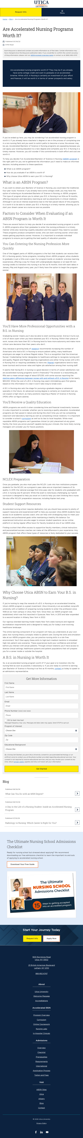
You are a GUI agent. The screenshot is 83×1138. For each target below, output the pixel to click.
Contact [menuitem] (41, 1108)
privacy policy (19, 762)
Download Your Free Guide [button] (22, 864)
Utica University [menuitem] (41, 992)
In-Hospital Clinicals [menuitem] (41, 1033)
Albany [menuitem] (41, 1099)
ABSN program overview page (42, 55)
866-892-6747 (42, 974)
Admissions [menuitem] (41, 1041)
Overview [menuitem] (41, 1048)
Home (5, 19)
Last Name (9, 692)
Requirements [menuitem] (41, 1061)
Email (7, 702)
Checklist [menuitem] (41, 1052)
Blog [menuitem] (42, 1103)
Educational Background (15, 745)
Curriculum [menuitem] (41, 1020)
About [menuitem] (41, 984)
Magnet (50, 363)
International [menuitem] (41, 1066)
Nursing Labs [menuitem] (41, 1029)
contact (58, 668)
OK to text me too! (15, 720)
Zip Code (8, 735)
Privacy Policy (42, 1123)
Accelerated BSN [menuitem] (41, 1008)
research (35, 349)
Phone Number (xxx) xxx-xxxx (18, 711)
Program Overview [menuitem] (41, 1015)
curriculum (26, 418)
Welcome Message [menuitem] (41, 996)
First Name (9, 683)
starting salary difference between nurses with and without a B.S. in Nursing (36, 378)
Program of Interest (13, 726)
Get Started (41, 769)
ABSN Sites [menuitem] (41, 1090)
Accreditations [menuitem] (41, 1001)
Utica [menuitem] (41, 1094)
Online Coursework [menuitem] (41, 1024)
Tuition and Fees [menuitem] (41, 1075)
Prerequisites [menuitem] (41, 1057)
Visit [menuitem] (41, 1082)
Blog (11, 19)
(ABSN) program (69, 159)
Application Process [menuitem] (41, 1071)
